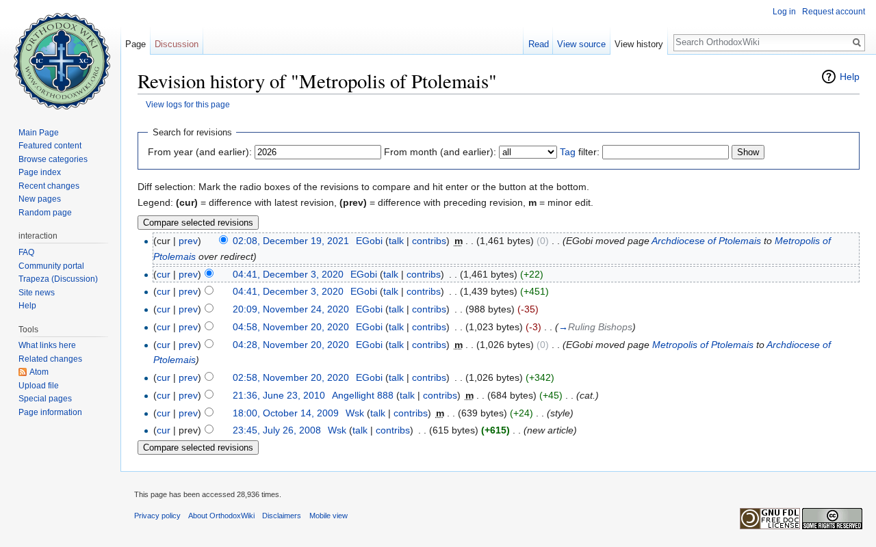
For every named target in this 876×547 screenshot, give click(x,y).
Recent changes (48, 186)
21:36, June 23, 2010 (279, 395)
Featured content (49, 145)
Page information (50, 412)
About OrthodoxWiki (221, 515)
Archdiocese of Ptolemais (706, 240)
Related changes (50, 359)
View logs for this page (188, 104)
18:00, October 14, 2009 (286, 413)
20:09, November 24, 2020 (291, 309)
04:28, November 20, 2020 (291, 344)
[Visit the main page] (60, 54)
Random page (45, 212)
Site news (36, 292)
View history (639, 44)
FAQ (26, 252)
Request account (833, 11)
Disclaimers (281, 515)
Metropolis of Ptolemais (702, 344)
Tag (568, 151)
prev (188, 240)
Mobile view (328, 515)
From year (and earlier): (200, 151)
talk (396, 240)
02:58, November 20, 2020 (291, 377)
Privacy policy (157, 515)
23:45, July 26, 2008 (277, 430)
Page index (39, 172)
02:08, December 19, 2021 (291, 240)
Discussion (176, 44)
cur (163, 274)
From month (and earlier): (440, 151)
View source (581, 44)
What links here (47, 345)
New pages (39, 199)
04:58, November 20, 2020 (291, 326)
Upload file (38, 385)
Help (850, 76)
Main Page (38, 132)
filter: (580, 151)
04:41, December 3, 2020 (288, 274)
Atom (39, 372)
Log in (784, 11)
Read (538, 44)
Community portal (51, 266)
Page (135, 44)
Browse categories (53, 159)
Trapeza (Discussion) (58, 279)
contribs (429, 240)
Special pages (45, 398)
